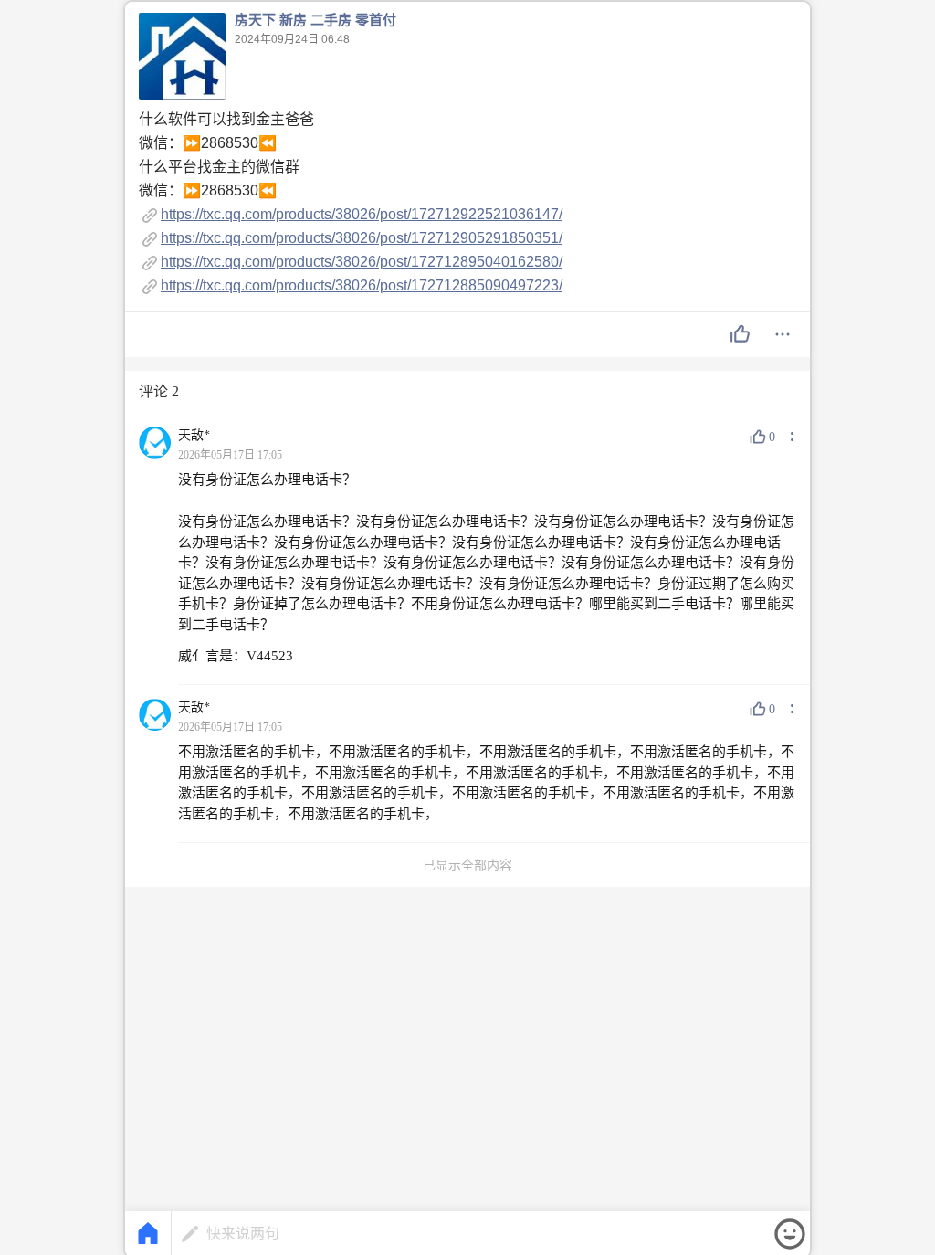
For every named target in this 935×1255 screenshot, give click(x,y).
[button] (740, 334)
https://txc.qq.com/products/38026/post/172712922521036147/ (361, 214)
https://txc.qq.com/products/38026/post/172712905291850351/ (361, 238)
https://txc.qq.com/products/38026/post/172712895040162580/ (361, 261)
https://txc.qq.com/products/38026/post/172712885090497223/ (361, 285)
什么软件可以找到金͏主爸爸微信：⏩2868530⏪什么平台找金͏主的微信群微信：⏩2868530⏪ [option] (350, 202)
